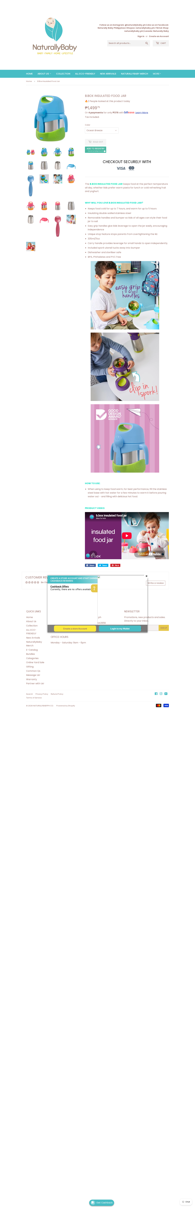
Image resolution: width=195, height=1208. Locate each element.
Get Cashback (104, 1202)
